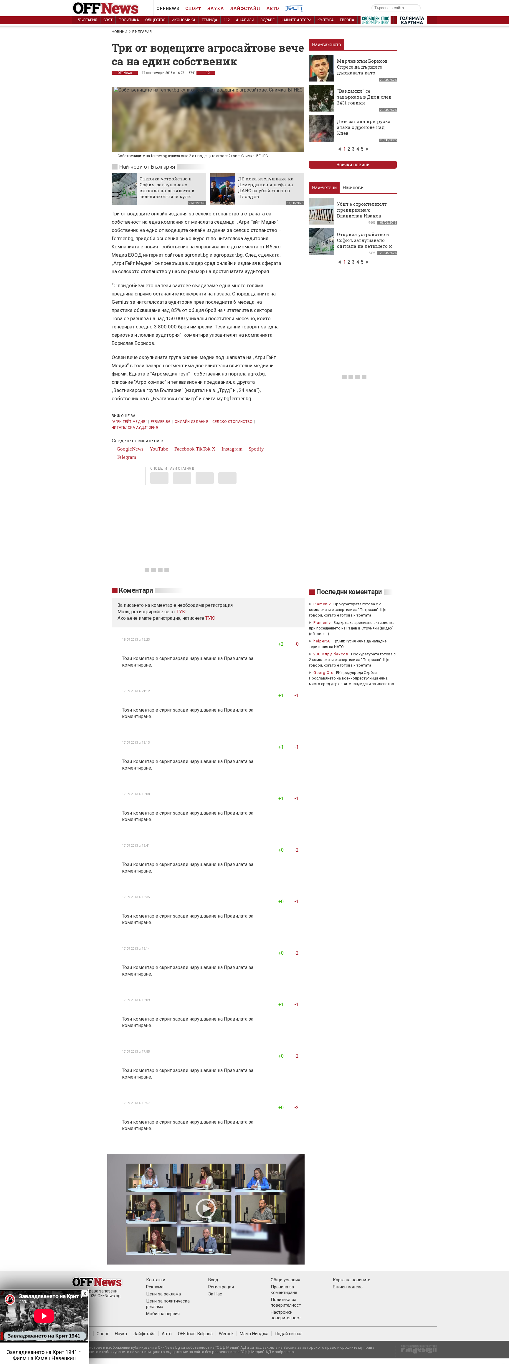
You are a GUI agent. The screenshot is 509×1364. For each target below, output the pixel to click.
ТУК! (210, 618)
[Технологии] (294, 9)
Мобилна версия (163, 1313)
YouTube (158, 448)
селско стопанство (232, 422)
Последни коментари (349, 592)
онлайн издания (191, 422)
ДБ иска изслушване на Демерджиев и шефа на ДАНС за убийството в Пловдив (266, 187)
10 (207, 73)
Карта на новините (351, 1279)
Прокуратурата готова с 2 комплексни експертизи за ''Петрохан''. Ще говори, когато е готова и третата (347, 609)
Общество (155, 20)
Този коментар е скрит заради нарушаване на (173, 658)
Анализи (245, 20)
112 (227, 20)
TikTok (203, 448)
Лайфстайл (245, 8)
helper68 (321, 641)
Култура (326, 20)
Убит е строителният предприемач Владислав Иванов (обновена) (362, 213)
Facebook (184, 448)
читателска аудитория (135, 428)
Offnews (167, 8)
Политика (129, 20)
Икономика (184, 20)
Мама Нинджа (254, 1333)
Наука (215, 8)
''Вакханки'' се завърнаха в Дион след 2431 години (364, 97)
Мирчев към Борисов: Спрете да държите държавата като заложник (363, 70)
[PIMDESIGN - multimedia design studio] (416, 1351)
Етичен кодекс (348, 1287)
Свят (108, 20)
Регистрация (221, 1287)
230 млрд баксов (330, 654)
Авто (272, 8)
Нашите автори (296, 20)
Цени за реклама (163, 1294)
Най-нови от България (147, 166)
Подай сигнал (289, 1333)
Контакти (155, 1279)
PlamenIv (322, 604)
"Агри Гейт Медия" (129, 422)
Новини (119, 31)
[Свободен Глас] (376, 21)
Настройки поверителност (286, 1315)
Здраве (267, 20)
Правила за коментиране (284, 1289)
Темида (209, 20)
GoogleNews (129, 448)
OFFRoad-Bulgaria (195, 1333)
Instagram (231, 448)
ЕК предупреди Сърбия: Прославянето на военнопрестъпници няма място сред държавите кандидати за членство (351, 678)
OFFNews (125, 73)
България (87, 20)
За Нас (215, 1294)
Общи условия (285, 1279)
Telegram (125, 457)
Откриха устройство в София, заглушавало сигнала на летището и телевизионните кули (167, 187)
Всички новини (352, 164)
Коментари (136, 590)
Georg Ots (323, 672)
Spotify (255, 448)
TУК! (181, 611)
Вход (213, 1279)
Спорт (193, 8)
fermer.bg (161, 422)
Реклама (154, 1287)
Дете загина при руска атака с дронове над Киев (364, 127)
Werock (226, 1333)
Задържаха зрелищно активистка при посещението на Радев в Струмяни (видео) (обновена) (351, 628)
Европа (347, 20)
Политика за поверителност (286, 1302)
